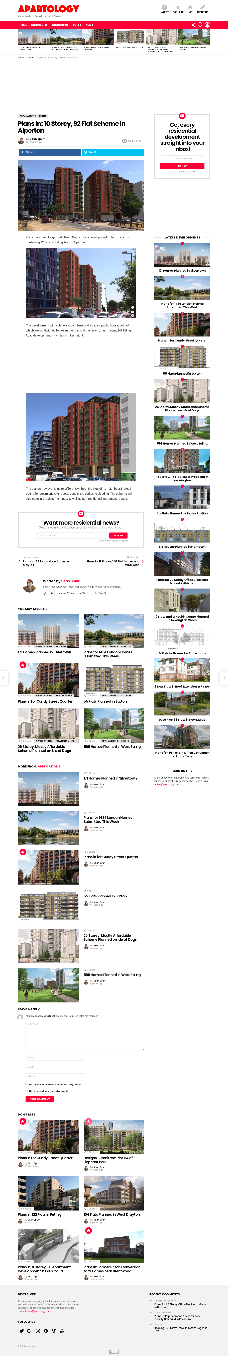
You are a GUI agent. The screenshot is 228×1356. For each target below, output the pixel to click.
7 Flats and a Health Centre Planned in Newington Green (182, 618)
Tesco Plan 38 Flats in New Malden (182, 719)
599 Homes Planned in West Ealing (193, 48)
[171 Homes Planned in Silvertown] (34, 37)
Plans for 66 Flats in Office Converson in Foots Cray (182, 754)
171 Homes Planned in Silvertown (30, 48)
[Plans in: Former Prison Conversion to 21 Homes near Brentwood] (114, 1246)
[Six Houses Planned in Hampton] (182, 531)
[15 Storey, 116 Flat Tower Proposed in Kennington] (182, 461)
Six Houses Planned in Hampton (182, 547)
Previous (19, 42)
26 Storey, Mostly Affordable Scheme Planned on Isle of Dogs (160, 49)
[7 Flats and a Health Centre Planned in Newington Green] (182, 600)
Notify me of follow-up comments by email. (55, 1084)
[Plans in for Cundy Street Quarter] (98, 37)
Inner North (60, 25)
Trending (202, 12)
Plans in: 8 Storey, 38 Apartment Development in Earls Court (44, 1269)
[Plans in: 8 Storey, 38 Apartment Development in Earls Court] (48, 1246)
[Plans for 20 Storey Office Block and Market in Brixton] (182, 564)
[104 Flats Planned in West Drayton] (114, 1193)
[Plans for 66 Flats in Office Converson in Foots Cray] (182, 737)
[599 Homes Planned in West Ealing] (194, 37)
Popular (178, 12)
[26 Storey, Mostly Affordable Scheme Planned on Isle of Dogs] (162, 37)
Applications (44, 646)
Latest (164, 12)
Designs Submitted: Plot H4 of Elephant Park (108, 1159)
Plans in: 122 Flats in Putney (40, 1214)
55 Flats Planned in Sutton (130, 47)
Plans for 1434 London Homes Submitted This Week (66, 48)
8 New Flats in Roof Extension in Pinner (182, 686)
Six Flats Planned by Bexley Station (182, 513)
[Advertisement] (114, 84)
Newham (61, 646)
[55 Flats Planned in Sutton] (130, 37)
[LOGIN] (207, 25)
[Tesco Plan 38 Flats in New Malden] (182, 703)
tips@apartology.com (168, 784)
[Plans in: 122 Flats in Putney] (48, 1193)
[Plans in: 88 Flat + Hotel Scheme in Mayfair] (4, 678)
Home (23, 25)
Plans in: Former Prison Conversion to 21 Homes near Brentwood (112, 1269)
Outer (77, 25)
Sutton (126, 695)
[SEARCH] (200, 25)
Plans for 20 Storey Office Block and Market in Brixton (182, 582)
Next (208, 42)
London (126, 646)
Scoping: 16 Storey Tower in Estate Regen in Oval (180, 1329)
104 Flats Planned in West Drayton (112, 1214)
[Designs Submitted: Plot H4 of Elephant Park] (114, 1137)
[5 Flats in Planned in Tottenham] (182, 637)
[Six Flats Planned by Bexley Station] (182, 497)
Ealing (125, 741)
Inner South (39, 25)
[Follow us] (193, 25)
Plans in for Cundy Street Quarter (97, 48)
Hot (190, 12)
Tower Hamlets (65, 741)
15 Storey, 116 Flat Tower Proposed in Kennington (182, 478)
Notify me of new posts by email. (48, 1091)
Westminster (64, 695)
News (89, 25)
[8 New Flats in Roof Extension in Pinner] (182, 670)
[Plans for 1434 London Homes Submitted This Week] (66, 37)
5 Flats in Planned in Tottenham (182, 653)
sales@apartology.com (38, 1311)
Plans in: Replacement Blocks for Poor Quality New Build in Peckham (177, 1317)
